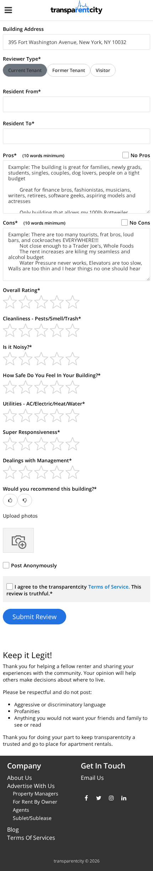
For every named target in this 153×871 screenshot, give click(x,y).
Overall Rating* (21, 290)
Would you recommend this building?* (50, 488)
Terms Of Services (31, 838)
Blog (13, 829)
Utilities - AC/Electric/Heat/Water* (44, 403)
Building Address (23, 29)
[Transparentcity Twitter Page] (98, 798)
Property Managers (35, 793)
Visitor (103, 70)
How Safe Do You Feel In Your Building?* (52, 375)
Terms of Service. (109, 586)
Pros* (33, 155)
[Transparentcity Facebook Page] (86, 798)
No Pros (140, 155)
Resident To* (19, 123)
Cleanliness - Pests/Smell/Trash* (42, 318)
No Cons (140, 222)
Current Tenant (25, 70)
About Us (19, 778)
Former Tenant (68, 70)
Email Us (92, 778)
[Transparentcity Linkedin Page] (123, 798)
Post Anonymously (34, 565)
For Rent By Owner (35, 801)
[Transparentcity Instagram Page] (111, 798)
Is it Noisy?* (17, 346)
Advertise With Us (31, 786)
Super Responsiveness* (31, 432)
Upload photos (20, 515)
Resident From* (22, 91)
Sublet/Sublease (32, 818)
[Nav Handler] (9, 11)
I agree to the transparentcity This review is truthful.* (73, 590)
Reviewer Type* (22, 58)
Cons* (34, 222)
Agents (21, 809)
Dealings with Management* (37, 460)
